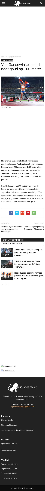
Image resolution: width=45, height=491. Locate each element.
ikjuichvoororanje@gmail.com (22, 407)
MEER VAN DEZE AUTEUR (12, 243)
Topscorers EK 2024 (9, 451)
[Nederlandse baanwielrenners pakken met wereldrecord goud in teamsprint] (7, 276)
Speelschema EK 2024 (9, 443)
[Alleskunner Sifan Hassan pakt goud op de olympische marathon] (7, 252)
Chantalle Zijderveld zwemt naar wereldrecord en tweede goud (11, 229)
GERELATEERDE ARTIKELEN (13, 240)
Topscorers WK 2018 (9, 473)
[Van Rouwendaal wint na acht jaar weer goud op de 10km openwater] (7, 264)
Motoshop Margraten (9, 425)
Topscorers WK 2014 (9, 464)
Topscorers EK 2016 (9, 468)
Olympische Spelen (7, 60)
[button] (41, 3)
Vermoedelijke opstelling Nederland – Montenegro (34, 227)
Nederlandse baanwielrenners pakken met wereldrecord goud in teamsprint (28, 276)
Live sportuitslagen (8, 420)
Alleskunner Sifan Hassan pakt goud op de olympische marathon (28, 252)
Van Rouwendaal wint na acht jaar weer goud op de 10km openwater (27, 264)
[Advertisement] (22, 30)
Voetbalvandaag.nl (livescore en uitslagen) (17, 430)
